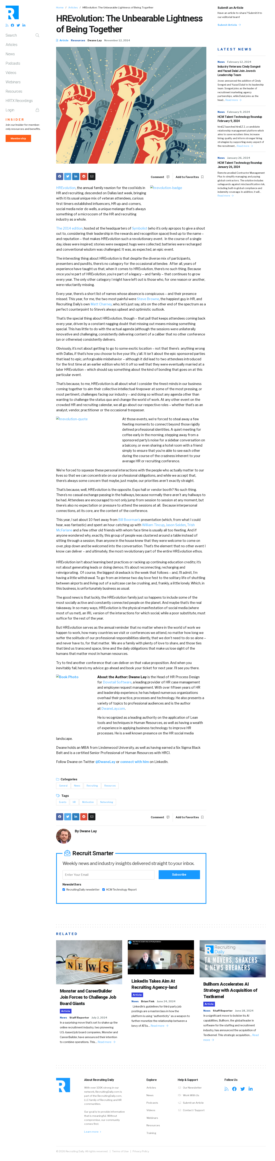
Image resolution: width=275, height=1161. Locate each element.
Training (151, 1132)
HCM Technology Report (121, 889)
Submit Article (228, 24)
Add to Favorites (187, 177)
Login (10, 110)
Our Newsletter (192, 1087)
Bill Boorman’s (129, 520)
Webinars (13, 82)
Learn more (91, 1131)
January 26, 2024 (238, 157)
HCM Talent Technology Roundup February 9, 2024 (240, 119)
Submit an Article (230, 8)
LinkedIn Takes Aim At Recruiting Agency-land (154, 984)
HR (74, 802)
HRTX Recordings (19, 100)
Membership (18, 138)
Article (63, 40)
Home (60, 7)
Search (11, 35)
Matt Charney (101, 304)
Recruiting (92, 785)
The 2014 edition (69, 228)
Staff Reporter (79, 1017)
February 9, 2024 (238, 111)
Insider (15, 119)
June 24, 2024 (166, 1001)
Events (62, 802)
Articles (11, 44)
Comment (158, 177)
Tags (65, 796)
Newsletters (71, 884)
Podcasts (13, 63)
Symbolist (139, 228)
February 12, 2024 (239, 61)
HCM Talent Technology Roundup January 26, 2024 (240, 165)
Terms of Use (120, 1151)
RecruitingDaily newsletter (83, 889)
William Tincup (153, 525)
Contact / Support (193, 1110)
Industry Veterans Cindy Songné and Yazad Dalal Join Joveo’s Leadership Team (239, 71)
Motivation (88, 802)
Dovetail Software (117, 682)
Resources (14, 91)
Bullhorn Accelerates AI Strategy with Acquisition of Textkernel (230, 990)
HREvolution (66, 188)
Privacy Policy (141, 1151)
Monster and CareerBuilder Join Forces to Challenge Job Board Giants (88, 997)
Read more (231, 100)
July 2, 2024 (99, 1017)
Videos (11, 72)
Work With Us (190, 1095)
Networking (106, 802)
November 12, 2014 (117, 40)
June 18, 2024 (244, 1010)
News (10, 54)
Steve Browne (148, 299)
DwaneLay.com (113, 708)
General (63, 785)
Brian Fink (147, 1001)
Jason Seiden (176, 525)
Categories (68, 779)
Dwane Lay (95, 40)
